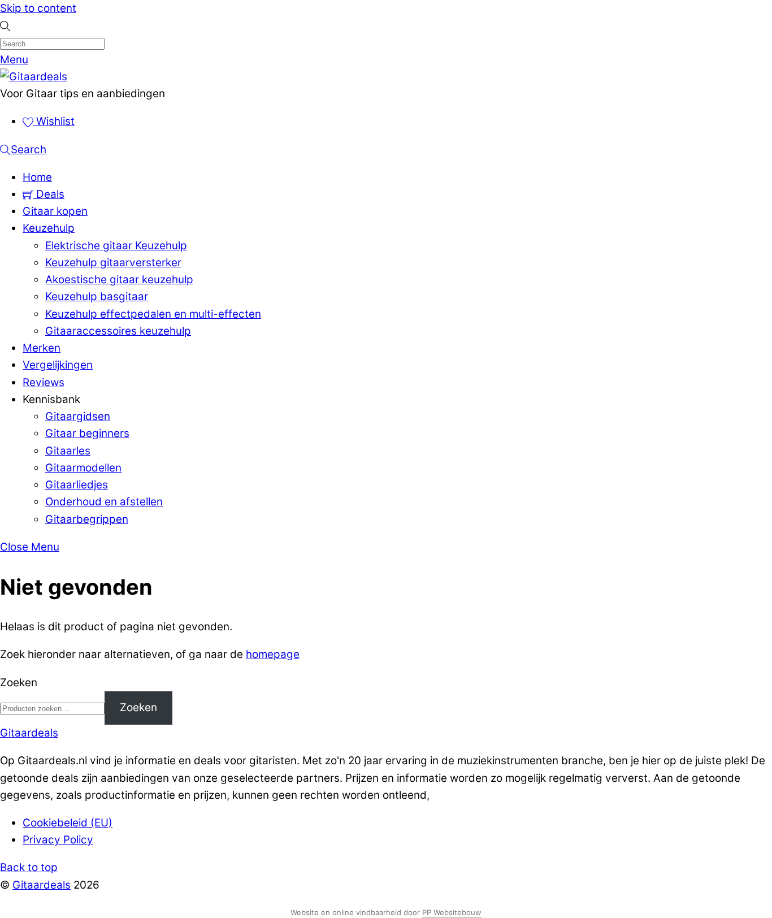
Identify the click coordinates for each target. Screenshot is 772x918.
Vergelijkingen (58, 364)
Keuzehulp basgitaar (96, 296)
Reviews (43, 382)
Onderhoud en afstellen (104, 501)
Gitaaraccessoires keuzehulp (118, 330)
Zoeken (18, 682)
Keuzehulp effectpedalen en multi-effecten (153, 314)
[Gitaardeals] (33, 76)
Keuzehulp (49, 228)
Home (37, 177)
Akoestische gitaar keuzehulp (119, 279)
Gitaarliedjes (76, 484)
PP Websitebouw (452, 912)
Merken (41, 347)
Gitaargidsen (77, 416)
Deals (48, 194)
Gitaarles (67, 450)
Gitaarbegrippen (86, 519)
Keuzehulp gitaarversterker (113, 262)
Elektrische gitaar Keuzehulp (116, 245)
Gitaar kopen (55, 211)
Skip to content (38, 8)
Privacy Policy (58, 839)
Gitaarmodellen (83, 467)
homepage (273, 654)
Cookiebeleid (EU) (67, 822)
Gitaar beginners (87, 433)
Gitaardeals (41, 884)
